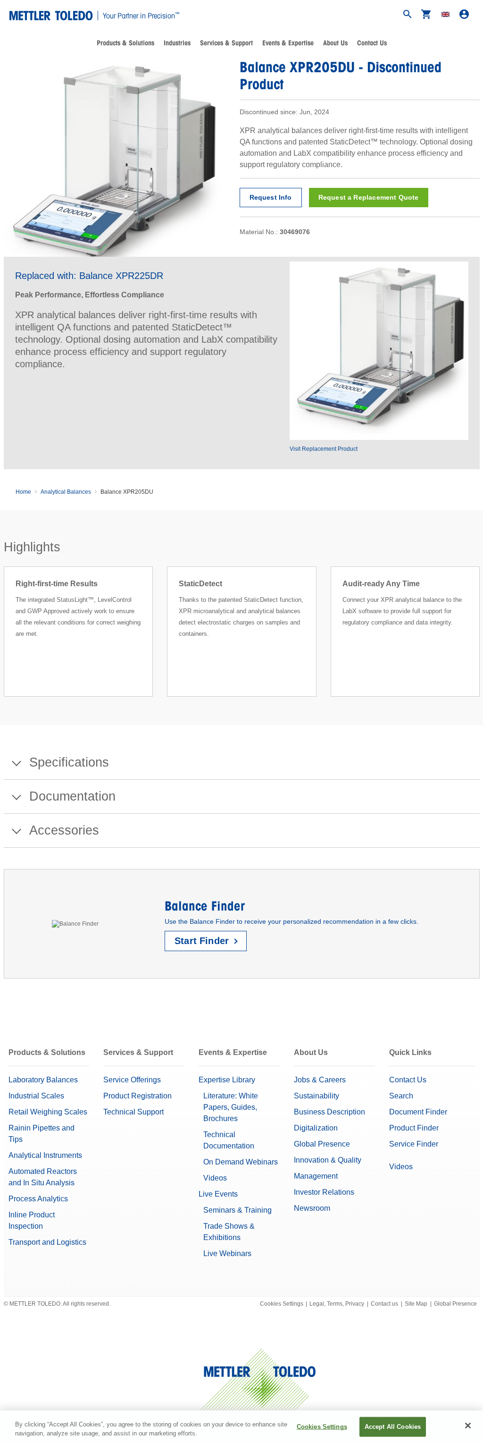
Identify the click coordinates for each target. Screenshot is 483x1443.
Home (23, 492)
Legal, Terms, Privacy (336, 1303)
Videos (215, 1178)
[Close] (468, 1425)
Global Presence (322, 1144)
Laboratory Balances (43, 1080)
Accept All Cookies (393, 1426)
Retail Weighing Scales (47, 1112)
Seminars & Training (237, 1210)
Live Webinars (227, 1253)
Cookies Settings (281, 1303)
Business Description (329, 1112)
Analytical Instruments (45, 1155)
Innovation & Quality (327, 1160)
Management (316, 1176)
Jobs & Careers (320, 1080)
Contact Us (372, 43)
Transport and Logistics (47, 1242)
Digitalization (316, 1128)
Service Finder (413, 1144)
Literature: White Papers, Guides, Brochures (230, 1107)
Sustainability (316, 1096)
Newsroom (312, 1208)
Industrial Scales (36, 1096)
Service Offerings (132, 1080)
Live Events (218, 1194)
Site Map (416, 1303)
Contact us (384, 1303)
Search (401, 1096)
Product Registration (137, 1096)
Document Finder (418, 1112)
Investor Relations (324, 1192)
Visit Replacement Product (324, 449)
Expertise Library (227, 1080)
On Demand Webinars (240, 1162)
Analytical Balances (66, 492)
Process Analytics (38, 1199)
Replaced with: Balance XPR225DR (89, 275)
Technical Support (133, 1112)
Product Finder (414, 1128)
